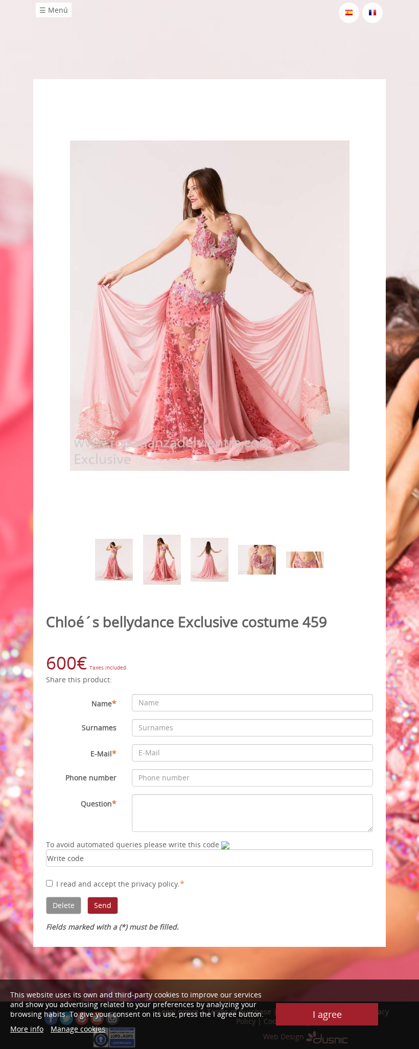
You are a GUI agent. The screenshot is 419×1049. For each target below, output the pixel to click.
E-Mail (103, 753)
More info (26, 1029)
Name (104, 703)
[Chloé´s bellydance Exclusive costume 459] (210, 305)
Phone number (91, 777)
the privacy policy (148, 884)
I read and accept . (120, 883)
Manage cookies (78, 1029)
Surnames (99, 727)
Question (99, 803)
